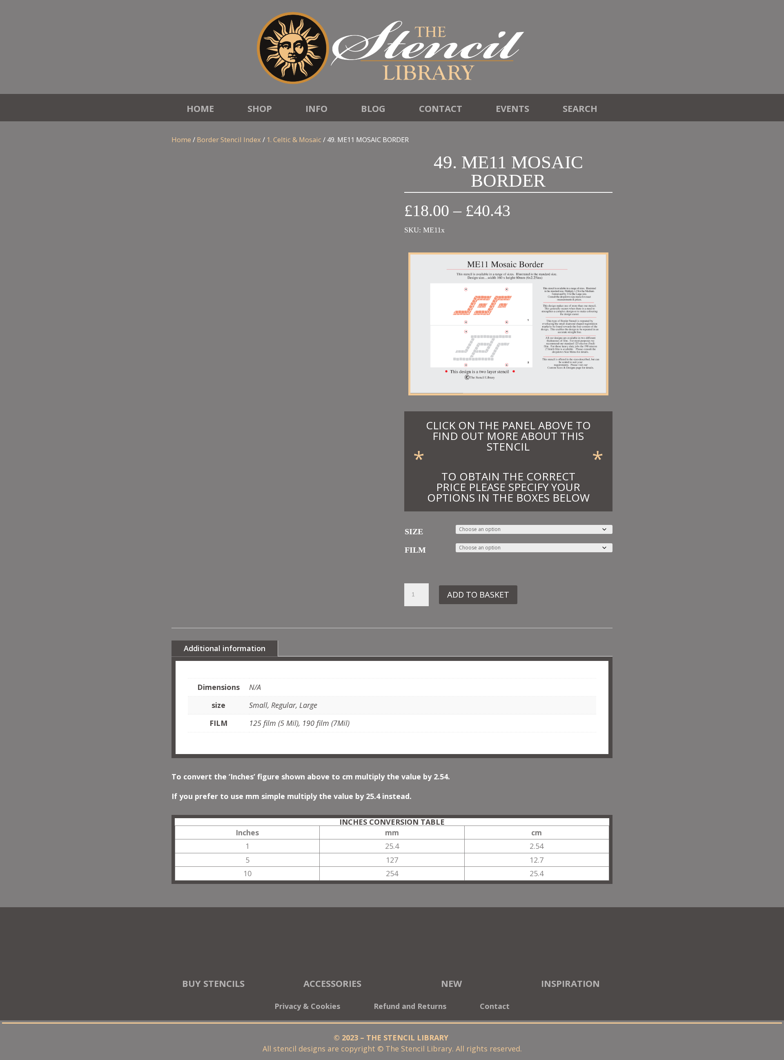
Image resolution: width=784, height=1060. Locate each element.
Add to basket (478, 594)
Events (512, 108)
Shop (259, 108)
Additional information (224, 648)
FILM (415, 549)
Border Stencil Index (229, 139)
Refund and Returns (410, 1007)
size (414, 531)
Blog (373, 108)
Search (580, 108)
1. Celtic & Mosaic (294, 139)
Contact (440, 108)
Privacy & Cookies (307, 1007)
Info (316, 108)
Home (200, 108)
